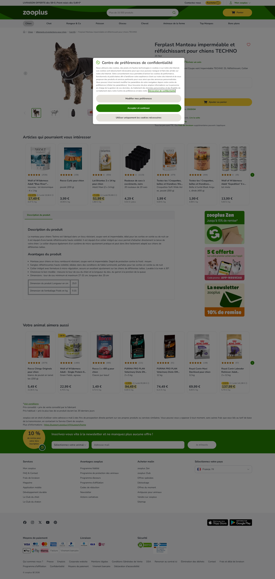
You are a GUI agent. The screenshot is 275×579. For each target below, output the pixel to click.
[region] (138, 91)
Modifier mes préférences (138, 98)
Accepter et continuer (138, 108)
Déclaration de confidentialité (161, 91)
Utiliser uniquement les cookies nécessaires (138, 117)
